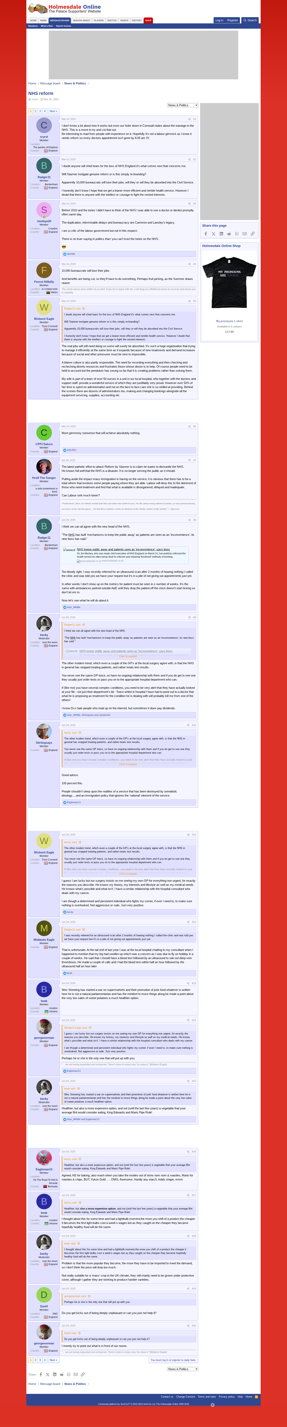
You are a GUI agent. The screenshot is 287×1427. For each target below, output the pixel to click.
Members (33, 26)
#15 (194, 1081)
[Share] (189, 119)
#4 (194, 264)
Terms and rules (207, 1396)
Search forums (63, 26)
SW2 (55, 1313)
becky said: (70, 732)
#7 (194, 460)
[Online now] (44, 217)
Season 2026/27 (81, 20)
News (43, 20)
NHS (71, 534)
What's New (47, 26)
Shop (148, 20)
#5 (194, 301)
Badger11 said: (72, 308)
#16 (194, 1151)
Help (240, 1396)
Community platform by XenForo (127, 1404)
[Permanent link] (181, 508)
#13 (194, 983)
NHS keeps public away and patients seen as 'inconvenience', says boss (123, 549)
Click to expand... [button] (129, 656)
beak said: (70, 1088)
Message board (59, 20)
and (83, 1119)
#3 (194, 203)
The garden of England (45, 147)
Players (99, 20)
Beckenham (51, 184)
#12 (194, 922)
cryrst (35, 99)
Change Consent (185, 1396)
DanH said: (70, 1333)
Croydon (53, 228)
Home (33, 20)
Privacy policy (227, 1396)
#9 (194, 617)
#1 (194, 119)
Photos (112, 20)
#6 (194, 426)
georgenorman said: (75, 1296)
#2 (194, 159)
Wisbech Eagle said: (75, 1027)
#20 (194, 1325)
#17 (194, 1195)
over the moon (50, 642)
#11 (194, 834)
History (137, 20)
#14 (194, 1020)
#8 (194, 520)
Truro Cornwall (50, 326)
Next (52, 111)
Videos (124, 20)
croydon (53, 1008)
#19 (194, 1288)
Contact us (167, 1396)
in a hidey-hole (50, 289)
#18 (194, 1236)
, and (88, 715)
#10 (194, 725)
